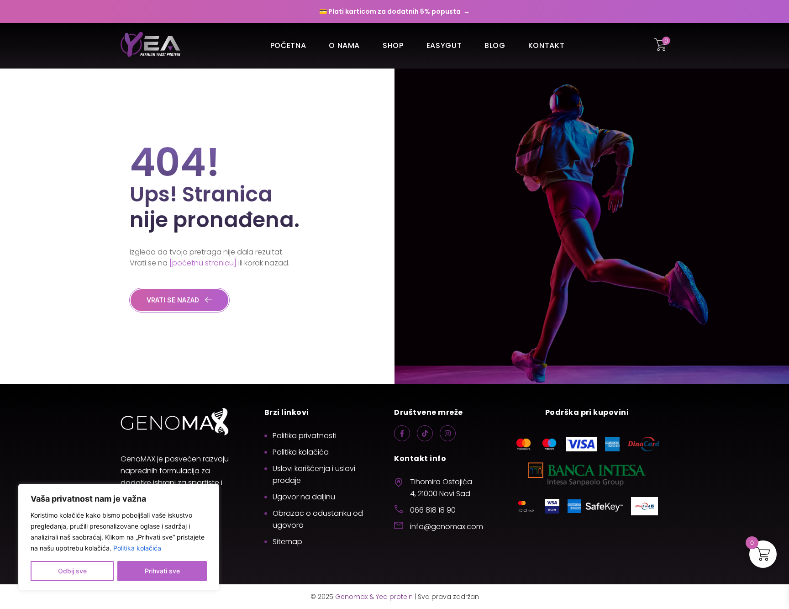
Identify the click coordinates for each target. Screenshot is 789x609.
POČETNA (288, 45)
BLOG (494, 45)
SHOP (393, 45)
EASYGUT (444, 45)
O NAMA (344, 45)
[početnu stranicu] (203, 263)
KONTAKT (546, 45)
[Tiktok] (425, 433)
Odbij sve (72, 571)
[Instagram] (448, 433)
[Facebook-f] (402, 433)
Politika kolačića (137, 548)
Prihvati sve (162, 571)
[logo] (150, 45)
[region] (118, 537)
